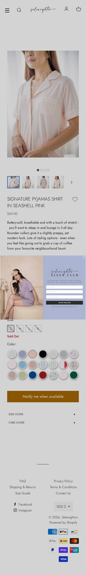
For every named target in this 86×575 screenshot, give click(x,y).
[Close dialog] (84, 257)
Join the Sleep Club (64, 302)
